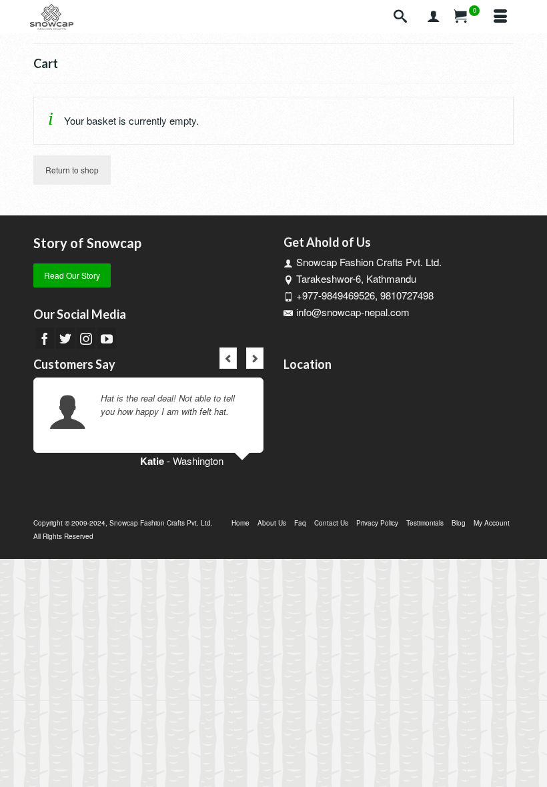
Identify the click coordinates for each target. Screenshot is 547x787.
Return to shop (72, 169)
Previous (228, 358)
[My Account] (433, 16)
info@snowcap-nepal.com (353, 312)
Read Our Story (72, 275)
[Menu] (500, 16)
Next (254, 358)
